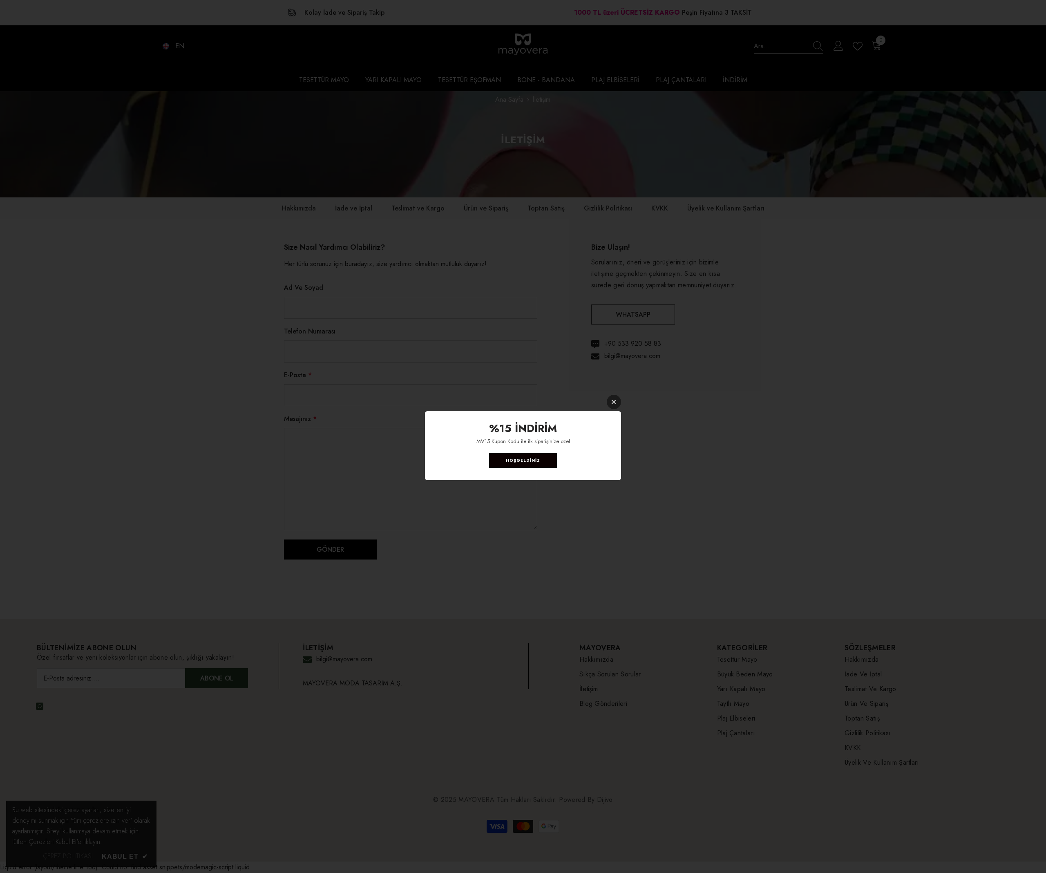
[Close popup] (614, 402)
